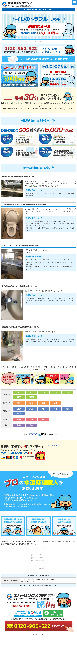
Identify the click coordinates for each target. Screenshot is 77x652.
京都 (31, 409)
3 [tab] (41, 42)
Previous (3, 27)
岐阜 (19, 403)
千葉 (67, 392)
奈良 (67, 409)
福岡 (19, 425)
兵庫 (55, 409)
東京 (19, 397)
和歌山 (19, 413)
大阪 (43, 409)
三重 (55, 403)
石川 (31, 419)
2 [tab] (38, 42)
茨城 (19, 392)
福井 (19, 419)
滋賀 (19, 409)
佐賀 (31, 425)
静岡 (31, 403)
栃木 (31, 392)
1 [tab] (36, 42)
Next (74, 27)
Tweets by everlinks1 (54, 445)
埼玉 (55, 392)
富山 (43, 419)
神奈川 (31, 397)
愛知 (43, 403)
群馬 (43, 392)
